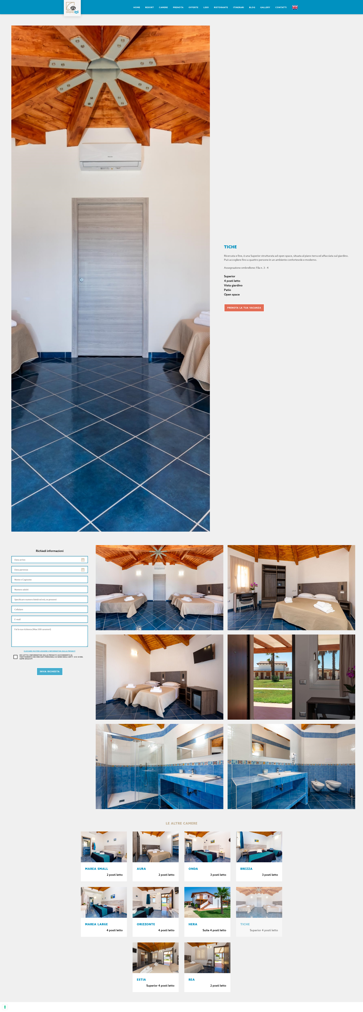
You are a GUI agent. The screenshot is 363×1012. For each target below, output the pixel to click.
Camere (163, 7)
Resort (149, 7)
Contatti (281, 7)
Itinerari (238, 7)
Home (136, 7)
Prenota (178, 7)
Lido (206, 7)
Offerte (193, 7)
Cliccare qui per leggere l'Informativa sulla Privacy (49, 651)
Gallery (265, 7)
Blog (252, 7)
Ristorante (221, 7)
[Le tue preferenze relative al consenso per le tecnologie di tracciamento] (5, 1007)
